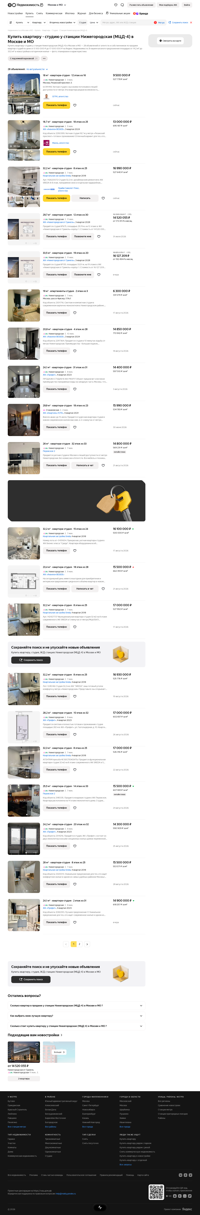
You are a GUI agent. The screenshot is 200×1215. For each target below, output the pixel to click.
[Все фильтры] (11, 22)
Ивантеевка (125, 1122)
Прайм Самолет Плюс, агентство (68, 189)
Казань (85, 1118)
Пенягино (12, 1122)
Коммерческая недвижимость (22, 1156)
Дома (10, 1152)
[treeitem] (16, 13)
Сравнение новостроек (169, 1105)
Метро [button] (161, 22)
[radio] (79, 944)
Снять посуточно (90, 1143)
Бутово (11, 1101)
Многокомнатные (53, 1143)
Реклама (33, 1175)
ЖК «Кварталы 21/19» (53, 413)
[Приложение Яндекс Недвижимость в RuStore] (190, 1196)
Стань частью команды (52, 1175)
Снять (85, 1139)
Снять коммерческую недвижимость (137, 1152)
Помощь (130, 1175)
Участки (11, 1143)
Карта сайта (143, 1175)
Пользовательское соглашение (81, 1175)
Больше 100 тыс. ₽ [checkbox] (24, 513)
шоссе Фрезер (58, 298)
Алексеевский (52, 1105)
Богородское (51, 1122)
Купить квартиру (128, 1139)
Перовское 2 (49, 451)
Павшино (12, 1118)
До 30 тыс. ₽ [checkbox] (21, 505)
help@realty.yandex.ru (66, 1193)
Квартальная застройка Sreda (57, 176)
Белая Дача (50, 1109)
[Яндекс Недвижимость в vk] (180, 1175)
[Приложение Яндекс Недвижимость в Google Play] (180, 1196)
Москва (46, 83)
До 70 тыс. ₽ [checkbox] (59, 505)
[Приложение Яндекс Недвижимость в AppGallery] (185, 1196)
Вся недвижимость (17, 1175)
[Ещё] (44, 58)
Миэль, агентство (60, 143)
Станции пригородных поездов (173, 1114)
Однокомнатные (53, 1152)
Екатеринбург (89, 1114)
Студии (48, 1156)
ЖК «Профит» (49, 375)
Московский (125, 1101)
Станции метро (165, 1109)
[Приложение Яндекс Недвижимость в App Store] (175, 1196)
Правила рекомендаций (111, 1175)
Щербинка (125, 1109)
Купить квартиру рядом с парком (135, 1143)
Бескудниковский (53, 1114)
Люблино (12, 1114)
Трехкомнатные (52, 1139)
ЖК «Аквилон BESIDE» (53, 129)
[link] (187, 5)
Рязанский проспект (60, 83)
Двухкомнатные (53, 1147)
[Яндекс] (187, 1209)
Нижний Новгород (91, 1122)
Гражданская (14, 1105)
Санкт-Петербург (90, 1105)
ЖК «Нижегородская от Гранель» (59, 222)
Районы (161, 1118)
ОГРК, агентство (60, 96)
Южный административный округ (61, 1101)
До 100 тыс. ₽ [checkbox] (79, 505)
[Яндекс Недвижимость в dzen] (185, 1175)
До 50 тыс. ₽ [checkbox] (40, 505)
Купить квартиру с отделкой (133, 1160)
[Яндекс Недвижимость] (26, 5)
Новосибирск (88, 1109)
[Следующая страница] (87, 944)
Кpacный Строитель (17, 1109)
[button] (122, 5)
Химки (123, 1118)
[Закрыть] (191, 22)
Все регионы (164, 1101)
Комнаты (12, 1147)
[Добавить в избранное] (74, 105)
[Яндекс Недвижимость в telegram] (190, 1175)
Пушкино (124, 1114)
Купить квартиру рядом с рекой (135, 1147)
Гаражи (11, 1139)
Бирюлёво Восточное (55, 1118)
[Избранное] (115, 5)
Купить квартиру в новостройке (135, 1156)
